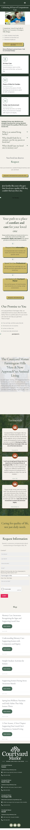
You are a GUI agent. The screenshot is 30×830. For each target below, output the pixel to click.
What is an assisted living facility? (11, 133)
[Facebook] (11, 825)
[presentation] (11, 589)
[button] (25, 2)
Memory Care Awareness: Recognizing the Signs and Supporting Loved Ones (11, 618)
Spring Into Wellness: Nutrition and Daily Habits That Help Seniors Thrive (13, 703)
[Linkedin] (19, 825)
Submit (4, 595)
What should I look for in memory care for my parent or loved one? (13, 140)
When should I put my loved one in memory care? (12, 146)
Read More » (7, 626)
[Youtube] (15, 825)
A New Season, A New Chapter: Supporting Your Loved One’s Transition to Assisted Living (14, 726)
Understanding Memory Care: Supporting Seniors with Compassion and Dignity (13, 641)
